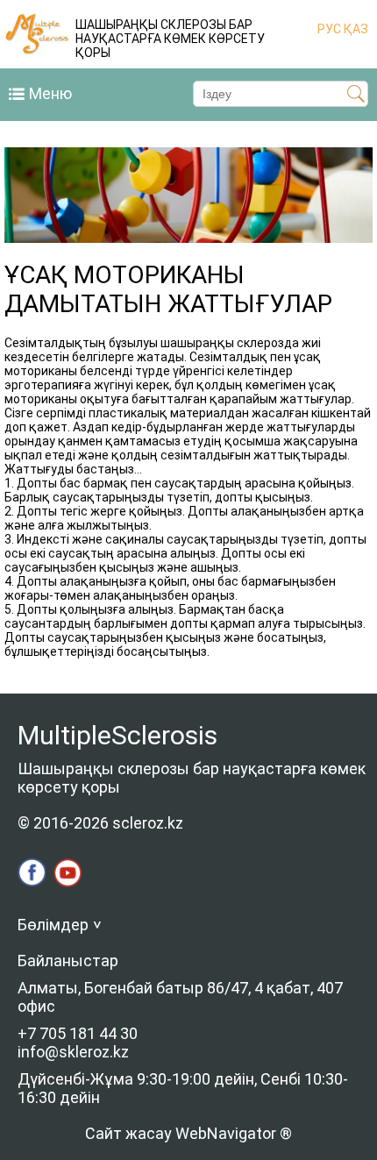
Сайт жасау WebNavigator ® (188, 1133)
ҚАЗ (354, 29)
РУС (329, 29)
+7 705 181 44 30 (78, 1033)
